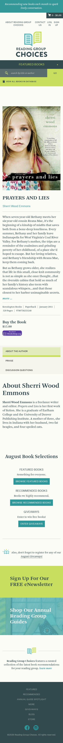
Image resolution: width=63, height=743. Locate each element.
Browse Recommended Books (31, 503)
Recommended (31, 694)
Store (31, 719)
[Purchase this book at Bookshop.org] (12, 333)
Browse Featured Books (32, 482)
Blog (32, 714)
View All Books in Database (21, 82)
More (31, 704)
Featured (31, 689)
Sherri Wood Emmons (16, 206)
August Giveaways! (31, 556)
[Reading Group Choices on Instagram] (35, 728)
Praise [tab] (9, 361)
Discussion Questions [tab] (19, 370)
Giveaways (31, 709)
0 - (56, 15)
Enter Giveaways (31, 524)
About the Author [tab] (17, 351)
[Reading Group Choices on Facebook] (27, 728)
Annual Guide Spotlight (31, 699)
